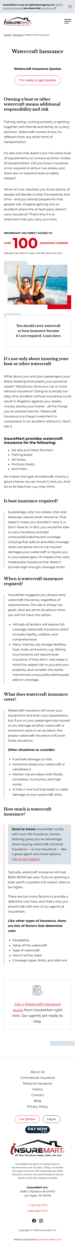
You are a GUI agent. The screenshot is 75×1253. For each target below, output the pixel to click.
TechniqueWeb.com (49, 1239)
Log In (51, 1119)
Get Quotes (27, 1119)
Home (7, 34)
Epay (38, 1128)
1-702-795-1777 (37, 1205)
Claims (37, 1089)
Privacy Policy (37, 1106)
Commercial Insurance (37, 1078)
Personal (18, 34)
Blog (37, 1101)
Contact (37, 1095)
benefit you (48, 8)
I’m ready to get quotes (37, 80)
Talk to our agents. (26, 859)
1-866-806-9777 (37, 1211)
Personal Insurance (37, 1083)
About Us (37, 1072)
